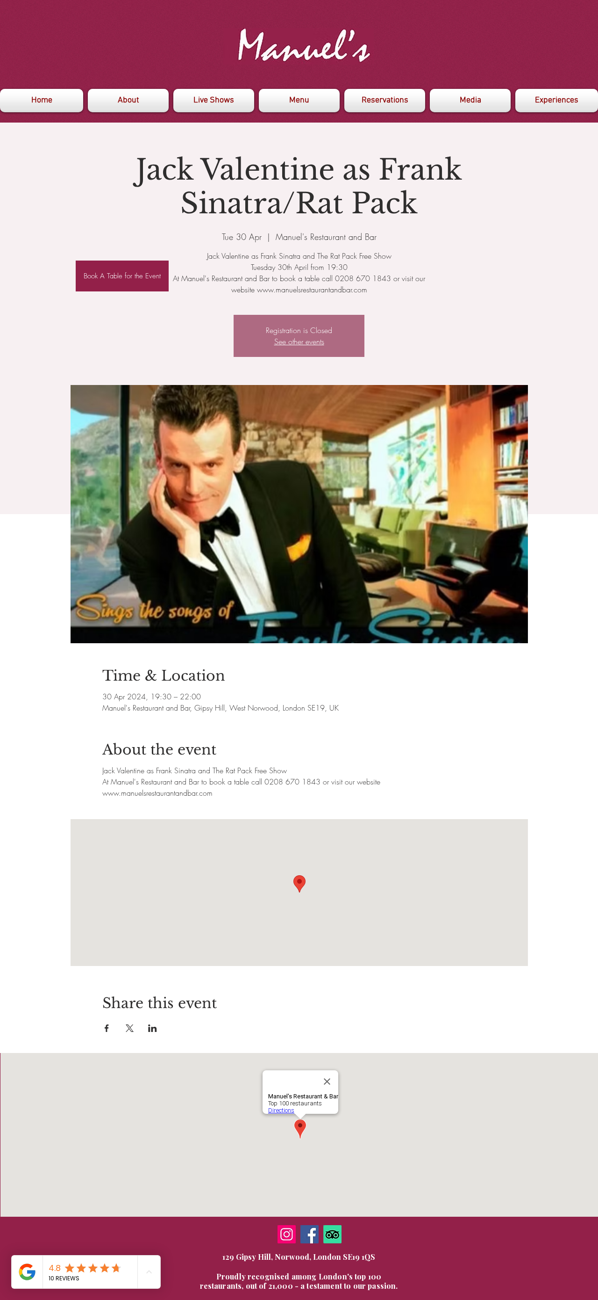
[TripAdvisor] (332, 1234)
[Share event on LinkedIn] (152, 1028)
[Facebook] (309, 1234)
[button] (470, 100)
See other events (299, 341)
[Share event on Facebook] (106, 1028)
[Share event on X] (129, 1028)
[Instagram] (287, 1234)
